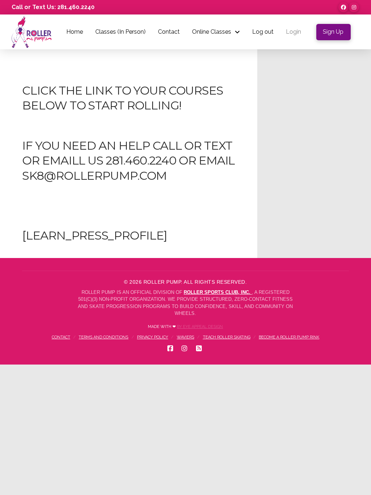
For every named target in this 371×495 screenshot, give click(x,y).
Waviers (185, 337)
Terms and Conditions (103, 337)
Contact (61, 337)
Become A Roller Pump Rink (289, 337)
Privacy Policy (152, 337)
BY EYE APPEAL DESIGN (200, 326)
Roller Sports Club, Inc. (218, 292)
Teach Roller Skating (226, 337)
